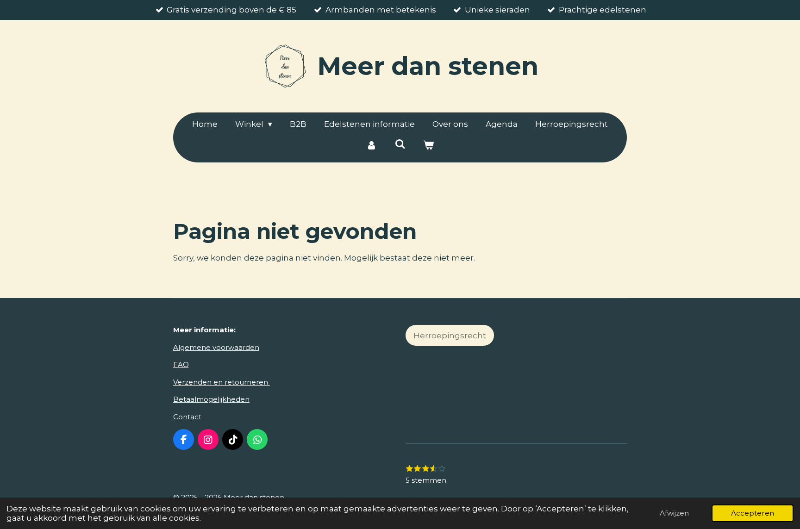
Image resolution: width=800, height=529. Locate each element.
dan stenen (428, 66)
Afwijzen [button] (674, 513)
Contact (188, 416)
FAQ (181, 364)
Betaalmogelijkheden (211, 399)
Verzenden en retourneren (221, 382)
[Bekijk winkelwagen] (429, 145)
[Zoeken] (400, 144)
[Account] (371, 145)
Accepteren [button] (752, 513)
